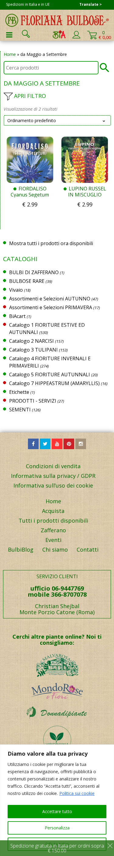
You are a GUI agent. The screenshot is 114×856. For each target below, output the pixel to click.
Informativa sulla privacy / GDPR (53, 475)
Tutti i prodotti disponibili (53, 520)
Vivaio (16, 290)
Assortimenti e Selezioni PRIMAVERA (50, 307)
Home (10, 54)
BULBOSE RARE (26, 281)
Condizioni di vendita (53, 466)
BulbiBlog (20, 549)
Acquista (53, 510)
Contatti (87, 549)
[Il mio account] (76, 37)
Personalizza (57, 828)
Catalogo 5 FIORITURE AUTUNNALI (49, 374)
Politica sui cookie (77, 793)
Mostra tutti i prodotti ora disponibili (51, 243)
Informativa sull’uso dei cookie (53, 485)
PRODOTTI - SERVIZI (32, 400)
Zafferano (53, 530)
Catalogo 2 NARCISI (31, 341)
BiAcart (17, 316)
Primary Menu (9, 35)
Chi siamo (55, 549)
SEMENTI (20, 409)
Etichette (19, 392)
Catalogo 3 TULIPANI (33, 349)
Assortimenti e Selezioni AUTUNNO (49, 298)
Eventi (53, 539)
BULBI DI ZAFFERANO (34, 272)
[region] (57, 800)
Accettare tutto (57, 811)
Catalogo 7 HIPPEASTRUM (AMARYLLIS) (54, 383)
